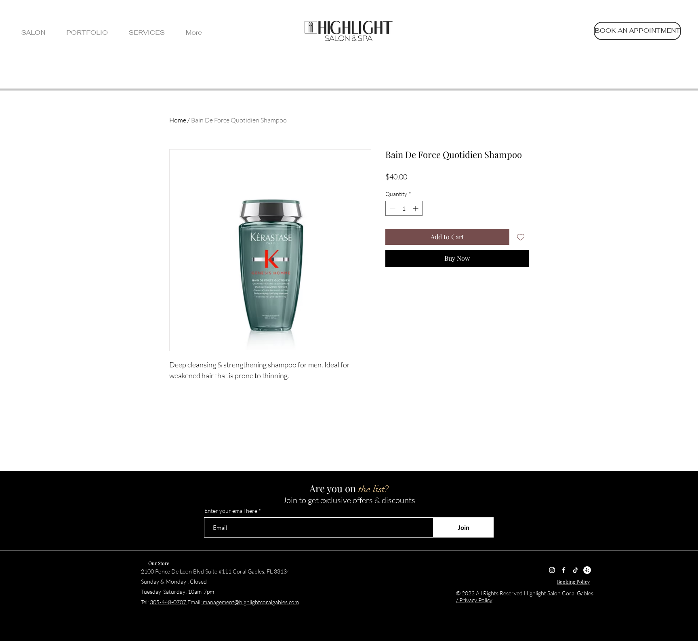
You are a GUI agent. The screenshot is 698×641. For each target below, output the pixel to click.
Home (177, 120)
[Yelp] (587, 570)
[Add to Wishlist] (521, 237)
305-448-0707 (168, 602)
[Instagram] (552, 570)
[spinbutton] (404, 208)
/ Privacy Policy (474, 600)
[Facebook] (564, 570)
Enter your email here (230, 511)
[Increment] (416, 208)
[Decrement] (392, 208)
